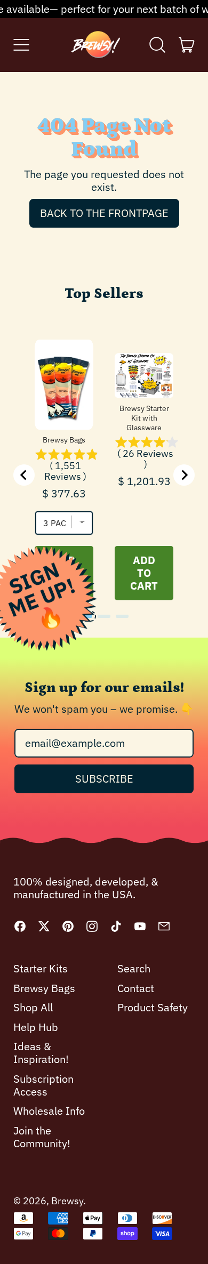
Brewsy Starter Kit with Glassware (144, 418)
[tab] (85, 616)
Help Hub (35, 1027)
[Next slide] (184, 475)
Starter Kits (40, 968)
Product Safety (152, 1007)
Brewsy (67, 1201)
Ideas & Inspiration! (41, 1052)
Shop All (33, 1007)
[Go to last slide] (24, 475)
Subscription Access (43, 1085)
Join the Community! (41, 1136)
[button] (157, 44)
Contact (135, 988)
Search (133, 968)
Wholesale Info (49, 1111)
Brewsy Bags (64, 440)
